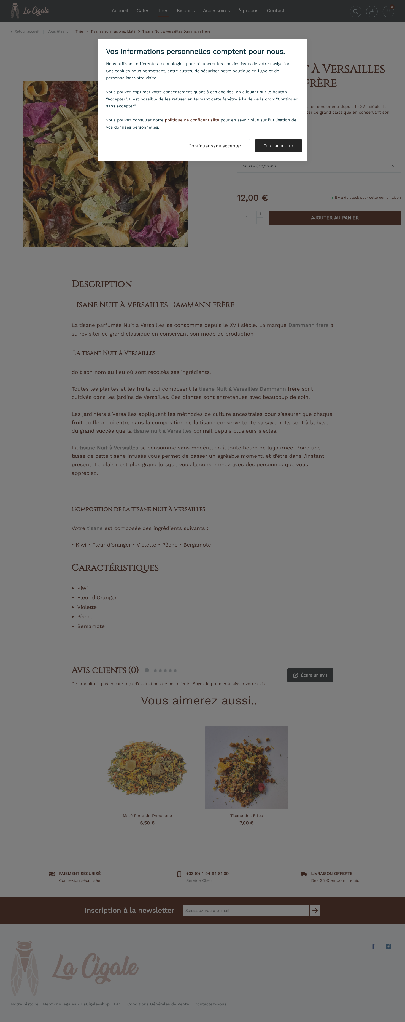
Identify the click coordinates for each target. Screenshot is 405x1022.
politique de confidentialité (192, 120)
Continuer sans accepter (214, 145)
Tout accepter (278, 145)
